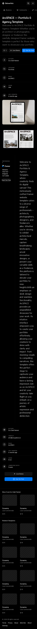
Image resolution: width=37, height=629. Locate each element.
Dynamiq (5, 508)
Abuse (16, 623)
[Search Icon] (28, 3)
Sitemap (5, 626)
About (30, 623)
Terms (4, 623)
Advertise (23, 623)
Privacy (10, 623)
